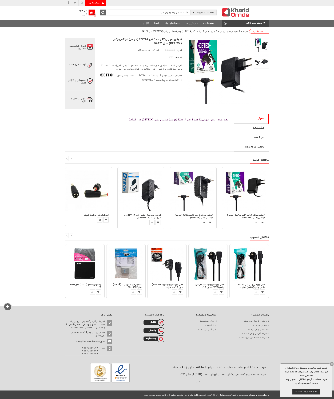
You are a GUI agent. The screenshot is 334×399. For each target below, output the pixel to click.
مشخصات (258, 128)
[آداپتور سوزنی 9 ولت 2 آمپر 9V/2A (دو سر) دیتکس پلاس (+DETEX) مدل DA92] (193, 190)
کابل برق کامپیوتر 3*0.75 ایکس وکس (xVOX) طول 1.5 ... (209, 286)
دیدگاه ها (258, 137)
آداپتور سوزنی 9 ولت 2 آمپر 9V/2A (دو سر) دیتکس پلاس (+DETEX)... (194, 216)
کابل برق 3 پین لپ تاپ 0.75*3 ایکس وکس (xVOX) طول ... (251, 286)
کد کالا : (178, 57)
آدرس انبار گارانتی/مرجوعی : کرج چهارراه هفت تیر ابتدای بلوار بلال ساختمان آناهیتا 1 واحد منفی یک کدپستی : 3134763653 (85, 324)
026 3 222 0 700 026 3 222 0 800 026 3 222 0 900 (90, 351)
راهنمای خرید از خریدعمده (255, 321)
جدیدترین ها (192, 23)
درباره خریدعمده (207, 321)
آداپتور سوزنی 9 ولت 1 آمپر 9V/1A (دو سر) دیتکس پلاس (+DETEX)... (246, 216)
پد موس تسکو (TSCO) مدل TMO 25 (85, 286)
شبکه (245, 31)
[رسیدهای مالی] (82, 3)
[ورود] (68, 3)
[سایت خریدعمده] (235, 12)
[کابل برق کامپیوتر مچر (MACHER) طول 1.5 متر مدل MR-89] (167, 263)
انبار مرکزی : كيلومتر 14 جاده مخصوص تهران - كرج (87, 334)
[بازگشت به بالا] (7, 307)
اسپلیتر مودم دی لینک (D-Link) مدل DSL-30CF (127, 286)
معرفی (260, 118)
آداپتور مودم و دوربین (230, 31)
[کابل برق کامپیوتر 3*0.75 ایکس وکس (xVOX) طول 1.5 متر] (208, 263)
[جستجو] (103, 12)
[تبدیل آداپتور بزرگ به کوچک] (88, 190)
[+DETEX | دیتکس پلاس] (107, 74)
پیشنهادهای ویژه (173, 23)
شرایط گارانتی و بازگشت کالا (254, 333)
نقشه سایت (209, 325)
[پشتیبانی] (75, 3)
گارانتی (146, 23)
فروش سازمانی (260, 325)
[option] (261, 45)
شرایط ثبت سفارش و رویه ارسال (252, 337)
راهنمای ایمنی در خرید (257, 329)
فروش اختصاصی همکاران (77, 47)
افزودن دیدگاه (144, 50)
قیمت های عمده (77, 64)
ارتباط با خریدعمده (206, 329)
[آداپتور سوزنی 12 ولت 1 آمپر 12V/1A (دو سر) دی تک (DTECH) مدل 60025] (141, 190)
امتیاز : (179, 50)
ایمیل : (90, 341)
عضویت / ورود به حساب (306, 391)
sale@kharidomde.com (87, 341)
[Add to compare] (99, 219)
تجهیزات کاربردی (254, 147)
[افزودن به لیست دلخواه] (106, 219)
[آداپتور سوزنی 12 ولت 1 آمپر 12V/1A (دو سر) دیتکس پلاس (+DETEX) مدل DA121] (261, 45)
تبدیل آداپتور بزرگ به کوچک (96, 215)
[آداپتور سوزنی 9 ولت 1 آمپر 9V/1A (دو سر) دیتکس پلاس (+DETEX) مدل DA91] (245, 190)
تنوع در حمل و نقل (78, 100)
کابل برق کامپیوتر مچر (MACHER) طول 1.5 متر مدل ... (167, 286)
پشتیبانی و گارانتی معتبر (77, 82)
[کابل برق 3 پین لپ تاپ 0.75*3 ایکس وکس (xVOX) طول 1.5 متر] (249, 263)
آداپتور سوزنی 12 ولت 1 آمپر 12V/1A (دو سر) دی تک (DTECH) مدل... (142, 216)
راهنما (157, 23)
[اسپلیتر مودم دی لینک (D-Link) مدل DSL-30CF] (126, 263)
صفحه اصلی (208, 23)
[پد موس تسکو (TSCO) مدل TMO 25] (85, 263)
